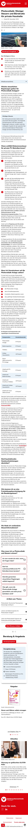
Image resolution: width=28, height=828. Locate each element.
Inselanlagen (22, 445)
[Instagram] (2, 809)
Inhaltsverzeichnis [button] (7, 82)
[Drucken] (1, 30)
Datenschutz (9, 818)
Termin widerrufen (19, 822)
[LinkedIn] (6, 809)
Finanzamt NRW (5, 405)
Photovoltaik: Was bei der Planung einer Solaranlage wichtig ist (12, 604)
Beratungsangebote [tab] (9, 641)
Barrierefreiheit (7, 822)
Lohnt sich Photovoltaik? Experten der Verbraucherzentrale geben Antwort (11, 619)
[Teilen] (4, 30)
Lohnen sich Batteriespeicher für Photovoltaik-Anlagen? (10, 611)
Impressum (19, 818)
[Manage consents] (25, 825)
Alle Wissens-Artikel (13, 626)
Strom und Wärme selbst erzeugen (13, 710)
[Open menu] (3, 825)
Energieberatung (9, 649)
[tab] (10, 734)
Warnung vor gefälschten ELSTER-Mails (13, 763)
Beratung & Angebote (9, 51)
